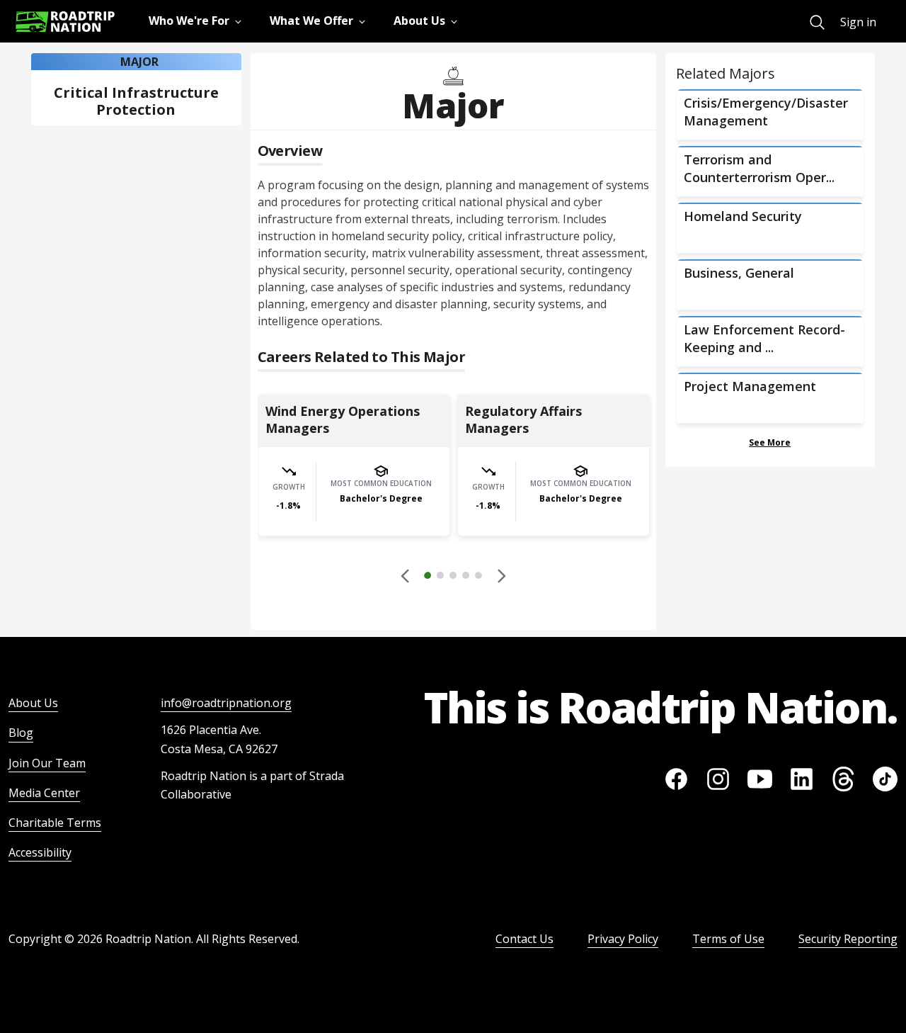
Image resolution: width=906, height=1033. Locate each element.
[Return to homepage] (65, 21)
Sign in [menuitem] (858, 22)
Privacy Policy (622, 939)
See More (770, 442)
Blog (20, 732)
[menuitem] (817, 22)
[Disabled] (405, 575)
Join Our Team (47, 763)
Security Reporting (848, 939)
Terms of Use (728, 939)
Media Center (44, 793)
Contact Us (524, 939)
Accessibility (39, 852)
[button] (453, 577)
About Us (33, 703)
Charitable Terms (54, 822)
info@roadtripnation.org (226, 703)
